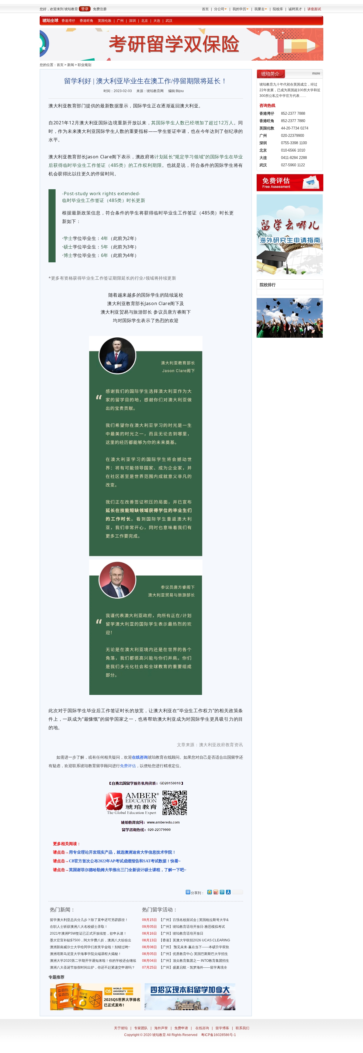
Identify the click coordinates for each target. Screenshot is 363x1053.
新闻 (70, 65)
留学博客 (222, 1028)
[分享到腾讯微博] (222, 891)
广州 (120, 21)
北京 (144, 21)
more (316, 73)
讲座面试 (314, 9)
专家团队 (141, 1028)
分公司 (219, 9)
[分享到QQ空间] (209, 891)
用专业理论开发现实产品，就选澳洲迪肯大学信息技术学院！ (122, 852)
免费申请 (181, 1028)
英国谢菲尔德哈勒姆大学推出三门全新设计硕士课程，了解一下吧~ (127, 870)
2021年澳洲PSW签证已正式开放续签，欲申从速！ (88, 933)
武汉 (169, 21)
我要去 (259, 9)
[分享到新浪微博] (215, 891)
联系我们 (242, 1028)
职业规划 (84, 65)
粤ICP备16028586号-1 (218, 1035)
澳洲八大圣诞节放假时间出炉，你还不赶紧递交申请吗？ (92, 967)
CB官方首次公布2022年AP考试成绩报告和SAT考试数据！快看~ (124, 861)
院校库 (278, 9)
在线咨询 (202, 1028)
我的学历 (239, 9)
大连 (156, 21)
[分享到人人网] (228, 891)
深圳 (132, 21)
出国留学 (231, 757)
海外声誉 (161, 1028)
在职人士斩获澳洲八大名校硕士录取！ (79, 927)
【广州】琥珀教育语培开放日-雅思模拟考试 (192, 927)
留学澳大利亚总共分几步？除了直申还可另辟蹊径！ (89, 920)
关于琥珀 (121, 1028)
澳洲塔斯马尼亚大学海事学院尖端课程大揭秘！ (85, 954)
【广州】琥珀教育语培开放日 (181, 933)
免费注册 (100, 9)
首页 (205, 9)
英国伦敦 (104, 21)
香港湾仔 (68, 21)
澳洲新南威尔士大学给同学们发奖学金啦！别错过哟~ (90, 947)
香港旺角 (86, 21)
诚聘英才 (295, 9)
